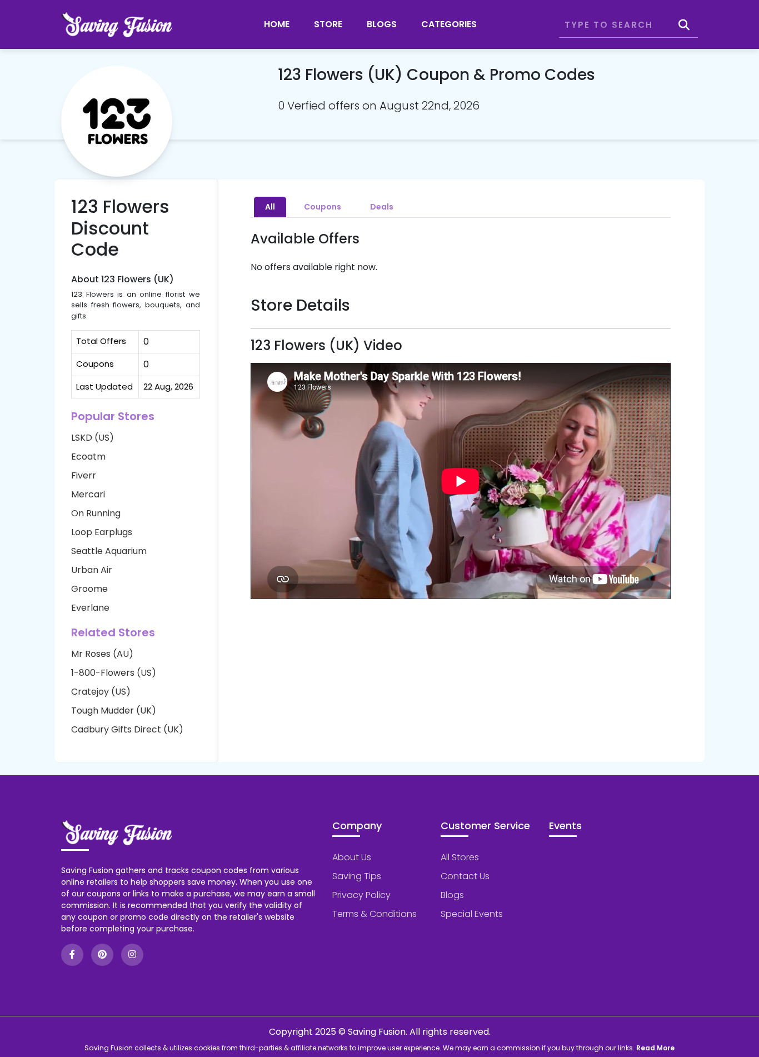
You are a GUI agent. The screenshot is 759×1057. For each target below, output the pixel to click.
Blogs (382, 24)
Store (328, 24)
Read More (655, 1048)
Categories (449, 24)
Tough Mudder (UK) (113, 710)
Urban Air (91, 570)
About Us (351, 857)
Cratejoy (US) (101, 691)
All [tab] (270, 206)
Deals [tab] (381, 206)
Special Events (472, 914)
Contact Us (465, 876)
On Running (96, 513)
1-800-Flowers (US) (113, 672)
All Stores (460, 857)
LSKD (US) (92, 437)
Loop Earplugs (101, 532)
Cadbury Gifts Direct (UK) (127, 729)
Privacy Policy (361, 895)
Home (276, 24)
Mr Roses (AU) (102, 653)
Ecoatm (88, 456)
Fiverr (83, 475)
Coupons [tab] (322, 206)
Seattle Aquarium (109, 551)
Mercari (88, 494)
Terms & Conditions (374, 914)
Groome (89, 588)
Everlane (90, 607)
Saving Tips (356, 876)
